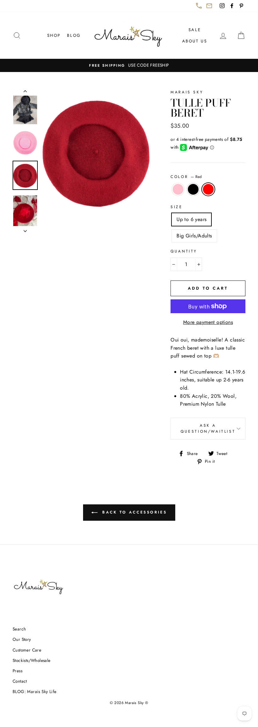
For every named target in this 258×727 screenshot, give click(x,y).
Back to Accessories (137, 515)
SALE (194, 30)
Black (193, 189)
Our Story (22, 639)
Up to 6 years (191, 219)
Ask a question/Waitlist (213, 431)
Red (208, 189)
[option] (129, 65)
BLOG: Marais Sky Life (34, 691)
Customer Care (27, 650)
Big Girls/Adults (194, 235)
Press (17, 671)
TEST (25, 92)
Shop (54, 35)
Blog (74, 35)
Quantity (184, 251)
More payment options (208, 322)
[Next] (25, 229)
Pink (178, 189)
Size (176, 207)
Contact (20, 681)
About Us (194, 41)
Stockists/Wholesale (32, 660)
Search (19, 629)
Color (186, 177)
